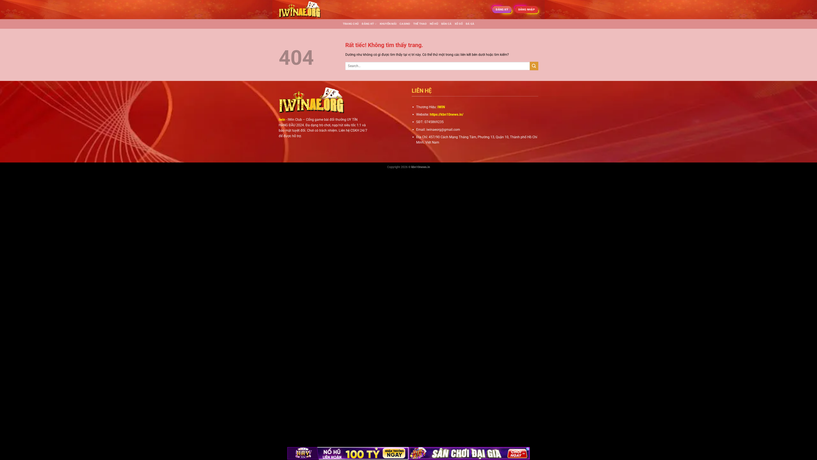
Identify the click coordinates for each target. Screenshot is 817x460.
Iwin (282, 120)
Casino (405, 23)
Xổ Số (459, 23)
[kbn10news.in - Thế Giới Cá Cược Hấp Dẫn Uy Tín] (300, 9)
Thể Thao (420, 23)
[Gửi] (534, 66)
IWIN (441, 107)
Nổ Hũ (434, 23)
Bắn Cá (446, 23)
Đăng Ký (368, 23)
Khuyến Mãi (388, 23)
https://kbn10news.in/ (446, 114)
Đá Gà (470, 23)
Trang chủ (351, 23)
